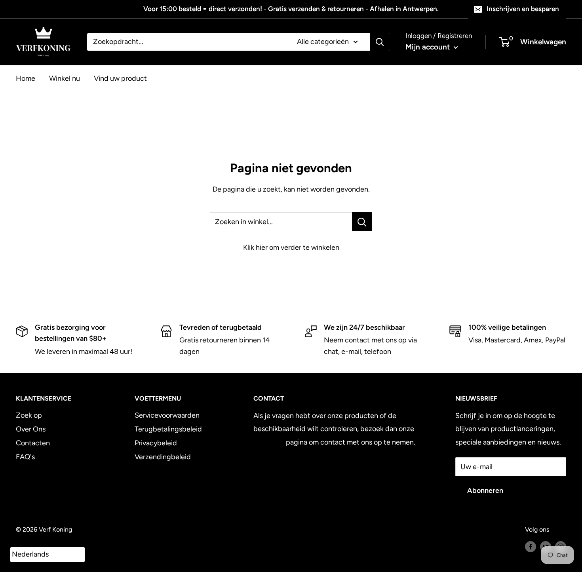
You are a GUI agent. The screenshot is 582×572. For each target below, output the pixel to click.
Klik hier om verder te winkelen (291, 247)
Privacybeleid (156, 443)
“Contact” (268, 442)
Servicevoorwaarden (167, 415)
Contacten (33, 443)
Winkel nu (64, 78)
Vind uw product (120, 78)
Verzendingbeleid (163, 456)
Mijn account (428, 46)
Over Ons (31, 429)
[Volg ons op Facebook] (530, 546)
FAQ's (25, 456)
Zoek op (29, 415)
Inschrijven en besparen (523, 9)
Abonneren (485, 490)
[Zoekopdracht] (380, 42)
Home (25, 78)
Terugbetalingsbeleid (168, 429)
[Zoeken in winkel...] (362, 221)
